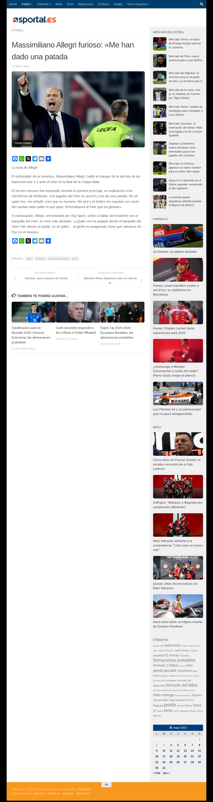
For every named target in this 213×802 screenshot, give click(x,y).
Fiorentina (184, 655)
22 (199, 756)
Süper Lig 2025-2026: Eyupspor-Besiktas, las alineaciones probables (117, 332)
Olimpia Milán (160, 700)
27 (185, 762)
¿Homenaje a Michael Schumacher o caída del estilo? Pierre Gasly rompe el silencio (175, 371)
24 (163, 762)
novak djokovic (185, 695)
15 (199, 750)
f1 (166, 655)
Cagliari (184, 646)
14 (192, 750)
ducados (158, 655)
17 (163, 756)
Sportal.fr (68, 793)
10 (163, 750)
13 (185, 750)
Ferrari (174, 655)
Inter (189, 665)
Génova (182, 666)
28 (192, 762)
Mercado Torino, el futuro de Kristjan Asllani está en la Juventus (185, 43)
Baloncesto (85, 4)
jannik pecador (165, 670)
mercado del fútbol (181, 685)
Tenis (70, 4)
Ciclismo (103, 4)
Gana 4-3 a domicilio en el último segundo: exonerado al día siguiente (185, 184)
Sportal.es (83, 793)
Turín (176, 711)
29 (199, 762)
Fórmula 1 (44, 4)
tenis (168, 710)
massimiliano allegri (58, 258)
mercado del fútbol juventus (184, 690)
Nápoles (197, 695)
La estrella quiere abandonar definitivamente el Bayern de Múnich (185, 201)
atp (162, 645)
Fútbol (26, 4)
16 (156, 756)
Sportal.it (38, 793)
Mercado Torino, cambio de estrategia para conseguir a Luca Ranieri (186, 110)
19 (178, 756)
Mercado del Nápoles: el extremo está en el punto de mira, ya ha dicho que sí (186, 77)
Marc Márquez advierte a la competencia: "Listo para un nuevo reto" (178, 545)
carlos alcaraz (165, 650)
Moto (58, 4)
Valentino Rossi (188, 711)
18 (170, 756)
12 (178, 750)
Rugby (118, 4)
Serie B (160, 711)
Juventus (40, 258)
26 (178, 762)
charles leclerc (181, 650)
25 (170, 762)
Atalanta (156, 646)
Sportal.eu (53, 793)
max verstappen (168, 680)
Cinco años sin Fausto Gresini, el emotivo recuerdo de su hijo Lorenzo (176, 464)
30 (156, 767)
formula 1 (160, 665)
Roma (188, 705)
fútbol (29, 258)
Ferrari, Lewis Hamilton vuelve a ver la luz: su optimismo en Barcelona (176, 290)
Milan (157, 695)
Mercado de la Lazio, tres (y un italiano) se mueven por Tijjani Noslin (184, 93)
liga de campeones (170, 676)
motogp (168, 695)
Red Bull (181, 706)
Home (13, 4)
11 (171, 750)
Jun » (166, 773)
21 (192, 756)
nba (176, 695)
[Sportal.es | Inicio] (34, 20)
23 (156, 762)
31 (163, 767)
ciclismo (194, 651)
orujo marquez (177, 699)
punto (75, 258)
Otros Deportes (137, 4)
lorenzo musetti (186, 676)
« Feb (156, 773)
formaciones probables (174, 660)
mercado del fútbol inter (162, 690)
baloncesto (173, 645)
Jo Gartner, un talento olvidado (175, 251)
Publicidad (84, 789)
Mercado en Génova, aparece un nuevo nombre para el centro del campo (185, 167)
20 (185, 756)
